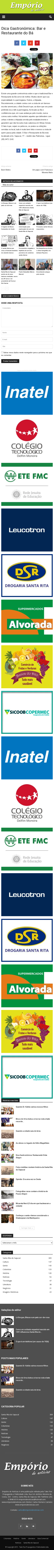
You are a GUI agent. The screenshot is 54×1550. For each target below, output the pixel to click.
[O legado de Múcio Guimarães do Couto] (9, 219)
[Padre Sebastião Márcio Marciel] (27, 264)
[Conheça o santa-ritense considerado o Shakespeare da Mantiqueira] (7, 1218)
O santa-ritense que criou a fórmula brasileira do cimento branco (9, 251)
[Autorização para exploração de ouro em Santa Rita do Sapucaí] (27, 219)
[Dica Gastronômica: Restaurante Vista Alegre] (7, 1158)
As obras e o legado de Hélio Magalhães (32, 1143)
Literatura (7, 1284)
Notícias (6, 1277)
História (22, 224)
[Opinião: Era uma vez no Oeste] (7, 1182)
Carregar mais (26, 1228)
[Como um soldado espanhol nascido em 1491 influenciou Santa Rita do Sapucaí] (27, 195)
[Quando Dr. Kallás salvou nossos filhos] (7, 1110)
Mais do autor (8, 185)
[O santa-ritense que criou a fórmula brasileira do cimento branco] (9, 240)
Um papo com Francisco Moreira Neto (42, 171)
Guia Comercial (42, 1538)
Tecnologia (7, 1280)
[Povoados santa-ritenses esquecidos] (44, 219)
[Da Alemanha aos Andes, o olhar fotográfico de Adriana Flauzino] (44, 240)
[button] (50, 16)
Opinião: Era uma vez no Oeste (28, 1179)
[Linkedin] (27, 1526)
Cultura (39, 224)
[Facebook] (20, 1526)
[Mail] (33, 1526)
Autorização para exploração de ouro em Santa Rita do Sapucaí (26, 229)
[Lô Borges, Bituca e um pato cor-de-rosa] (9, 195)
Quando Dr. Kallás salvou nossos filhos (32, 1107)
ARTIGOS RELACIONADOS (13, 181)
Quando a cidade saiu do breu (28, 1131)
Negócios (7, 1288)
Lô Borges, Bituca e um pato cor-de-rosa (32, 1317)
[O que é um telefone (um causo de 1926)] (44, 195)
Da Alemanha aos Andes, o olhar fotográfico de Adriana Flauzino (44, 251)
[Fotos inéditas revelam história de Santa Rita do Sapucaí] (7, 1170)
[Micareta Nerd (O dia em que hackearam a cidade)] (7, 1206)
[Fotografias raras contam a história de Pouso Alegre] (7, 1194)
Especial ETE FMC (25, 200)
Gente (4, 245)
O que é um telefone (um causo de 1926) (32, 1342)
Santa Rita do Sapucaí (11, 1258)
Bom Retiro (6, 170)
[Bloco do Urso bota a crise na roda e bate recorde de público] (7, 1122)
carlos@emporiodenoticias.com (31, 1510)
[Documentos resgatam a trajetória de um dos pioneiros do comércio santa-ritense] (27, 240)
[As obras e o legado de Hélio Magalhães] (7, 1146)
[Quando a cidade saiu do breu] (7, 1134)
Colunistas (5, 200)
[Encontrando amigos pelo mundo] (44, 264)
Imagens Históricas (10, 1292)
